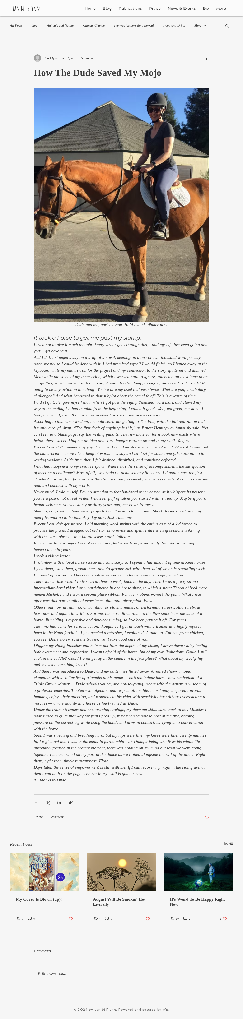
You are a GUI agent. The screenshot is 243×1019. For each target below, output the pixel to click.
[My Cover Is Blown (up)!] (44, 872)
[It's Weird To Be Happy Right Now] (198, 872)
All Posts (16, 25)
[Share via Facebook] (36, 802)
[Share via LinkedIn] (59, 802)
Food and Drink (174, 25)
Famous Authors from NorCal (134, 25)
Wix (166, 1009)
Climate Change (94, 25)
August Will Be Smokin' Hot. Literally (120, 902)
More (197, 25)
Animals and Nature (60, 25)
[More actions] (206, 58)
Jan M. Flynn (26, 8)
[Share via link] (71, 802)
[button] (227, 26)
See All (228, 843)
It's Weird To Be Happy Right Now (197, 902)
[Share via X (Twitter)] (47, 802)
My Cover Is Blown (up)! (39, 899)
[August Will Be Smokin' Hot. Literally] (121, 872)
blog (34, 25)
